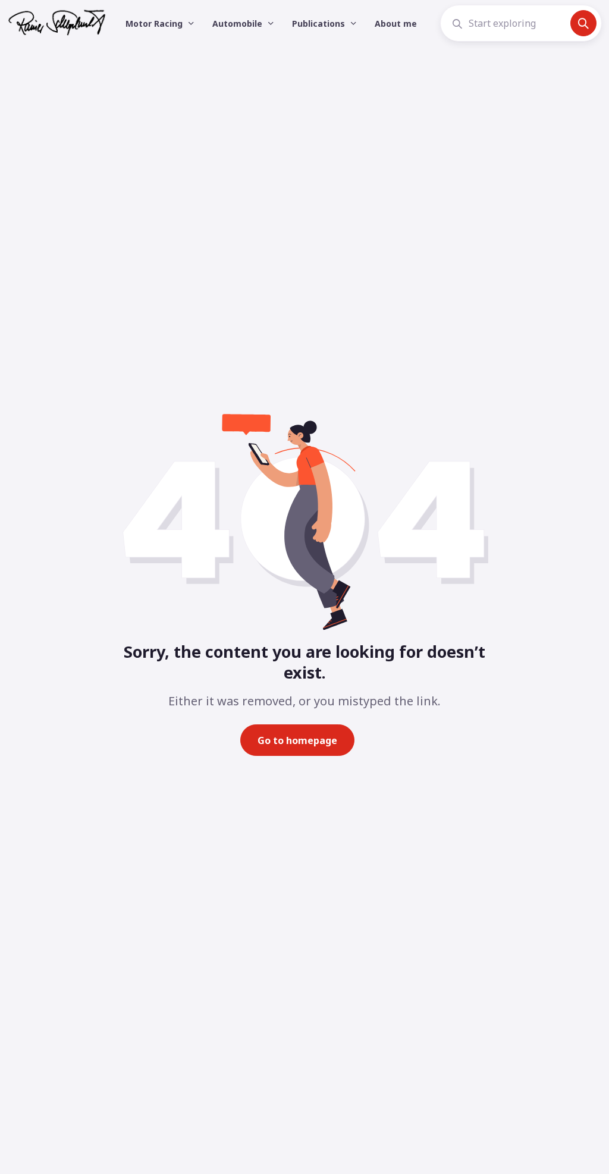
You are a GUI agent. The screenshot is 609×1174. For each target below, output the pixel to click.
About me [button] (396, 23)
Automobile (238, 23)
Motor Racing (155, 23)
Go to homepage (297, 740)
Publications (319, 23)
